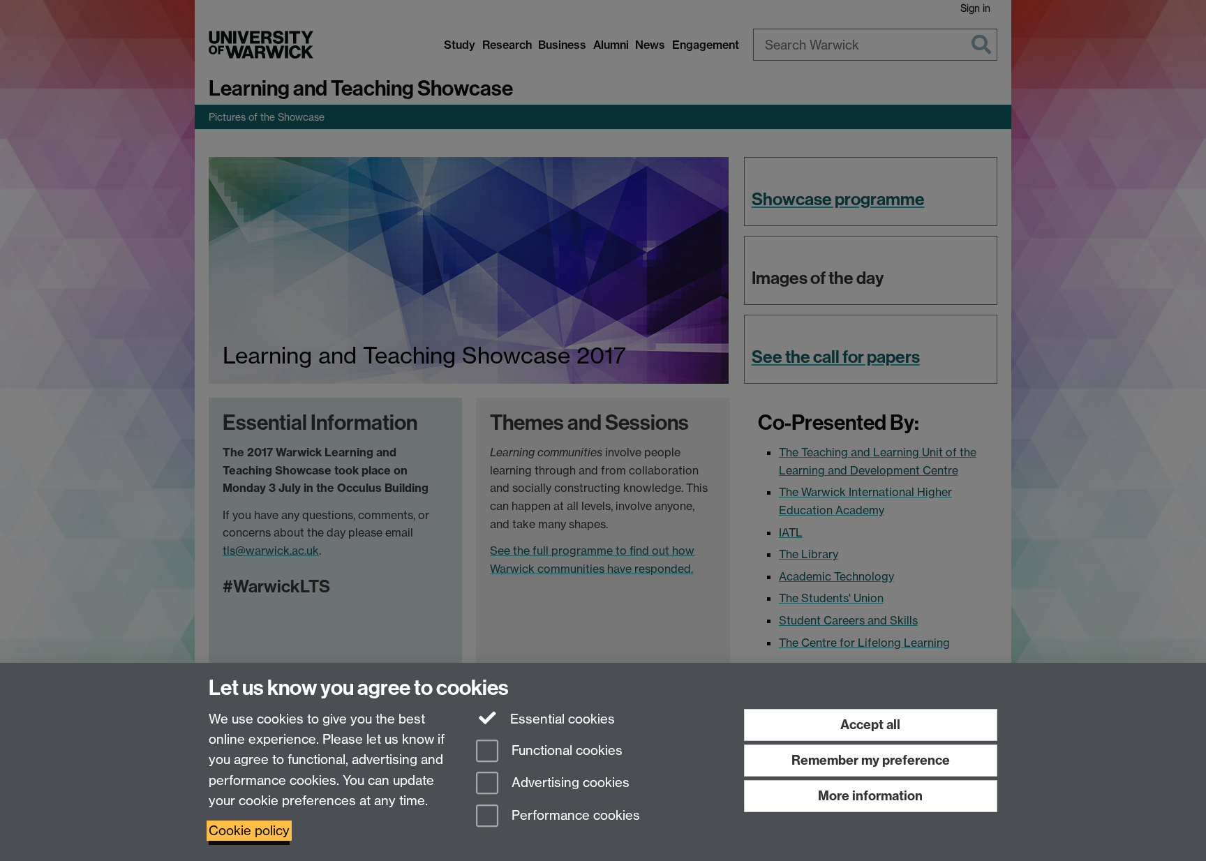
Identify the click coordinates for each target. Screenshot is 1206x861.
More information (870, 796)
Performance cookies (574, 816)
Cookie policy (249, 831)
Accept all (870, 725)
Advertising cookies (569, 783)
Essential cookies (561, 719)
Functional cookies (565, 750)
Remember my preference (870, 760)
